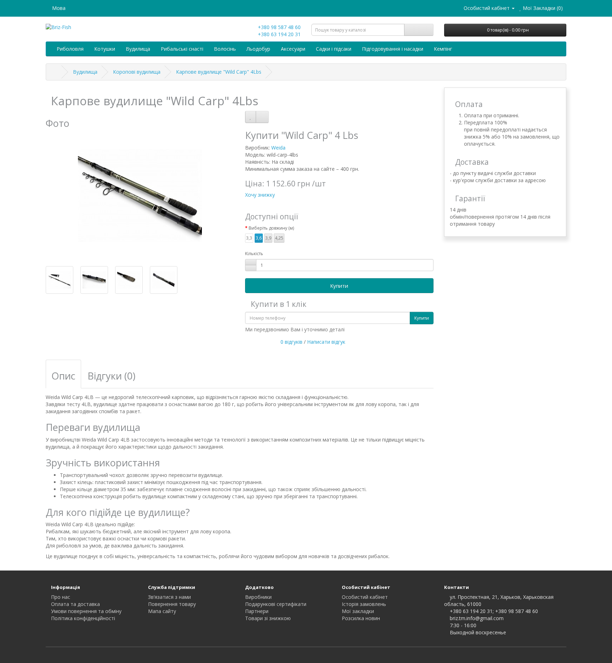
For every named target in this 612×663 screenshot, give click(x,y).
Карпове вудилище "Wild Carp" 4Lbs (218, 71)
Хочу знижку (260, 194)
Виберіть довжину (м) (271, 228)
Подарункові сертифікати (275, 604)
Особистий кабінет (365, 597)
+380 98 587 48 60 (278, 27)
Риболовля (70, 48)
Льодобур (258, 48)
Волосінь (225, 48)
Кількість (254, 254)
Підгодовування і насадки (392, 48)
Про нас (60, 597)
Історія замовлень (364, 604)
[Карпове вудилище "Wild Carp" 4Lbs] (140, 195)
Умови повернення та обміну (86, 611)
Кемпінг (443, 48)
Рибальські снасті (182, 48)
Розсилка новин (361, 618)
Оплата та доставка (75, 604)
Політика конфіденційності (83, 618)
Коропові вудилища (136, 71)
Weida (278, 147)
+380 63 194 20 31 (278, 34)
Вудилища (138, 48)
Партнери (256, 611)
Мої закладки (358, 611)
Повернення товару (172, 604)
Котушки (104, 48)
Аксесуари (293, 48)
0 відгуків (291, 341)
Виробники (258, 597)
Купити (339, 285)
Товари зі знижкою (268, 618)
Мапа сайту (162, 611)
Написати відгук (326, 341)
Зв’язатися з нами (169, 597)
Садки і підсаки (333, 48)
